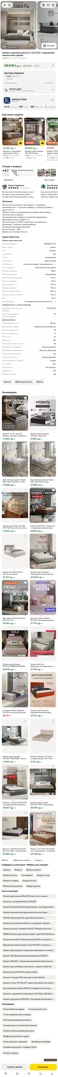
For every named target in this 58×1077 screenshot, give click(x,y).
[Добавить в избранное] (48, 5)
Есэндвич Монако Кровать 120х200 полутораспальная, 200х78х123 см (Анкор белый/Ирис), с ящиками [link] (14, 711)
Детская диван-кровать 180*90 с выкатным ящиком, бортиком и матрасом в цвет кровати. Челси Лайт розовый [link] (42, 619)
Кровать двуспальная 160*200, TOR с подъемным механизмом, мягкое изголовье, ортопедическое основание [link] (41, 804)
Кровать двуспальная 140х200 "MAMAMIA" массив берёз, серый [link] (15, 758)
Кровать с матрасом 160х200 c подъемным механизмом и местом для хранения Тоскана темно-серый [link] (15, 804)
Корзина (40, 1073)
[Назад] (4, 5)
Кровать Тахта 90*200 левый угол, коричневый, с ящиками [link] (42, 850)
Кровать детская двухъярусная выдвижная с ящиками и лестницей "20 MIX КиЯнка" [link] (41, 665)
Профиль (52, 1073)
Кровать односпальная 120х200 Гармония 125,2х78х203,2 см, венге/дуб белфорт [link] (42, 435)
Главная (6, 1073)
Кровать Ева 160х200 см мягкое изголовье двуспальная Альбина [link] (13, 573)
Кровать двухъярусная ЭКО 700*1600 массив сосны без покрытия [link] (14, 527)
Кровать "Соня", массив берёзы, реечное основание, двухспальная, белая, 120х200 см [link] (14, 435)
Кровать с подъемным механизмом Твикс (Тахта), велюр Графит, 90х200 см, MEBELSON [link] (12, 152)
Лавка (17, 1073)
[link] (7, 870)
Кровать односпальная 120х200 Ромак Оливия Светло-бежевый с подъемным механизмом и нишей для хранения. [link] (34, 152)
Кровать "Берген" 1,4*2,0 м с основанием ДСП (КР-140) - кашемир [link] (41, 758)
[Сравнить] (43, 5)
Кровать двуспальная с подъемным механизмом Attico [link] (40, 711)
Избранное (29, 1073)
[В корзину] (20, 143)
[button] (29, 65)
